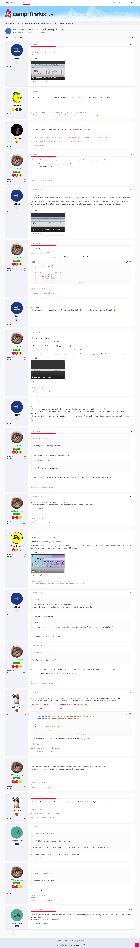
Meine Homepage (38, 581)
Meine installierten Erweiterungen (60, 581)
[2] (34, 267)
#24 (131, 154)
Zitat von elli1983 (41, 438)
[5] (34, 273)
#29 (131, 401)
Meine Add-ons (48, 180)
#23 (131, 124)
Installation (62, 137)
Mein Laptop (35, 180)
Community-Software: (70, 945)
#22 (131, 92)
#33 (131, 593)
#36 (131, 761)
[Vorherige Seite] (7, 37)
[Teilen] (133, 37)
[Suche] (132, 3)
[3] (34, 269)
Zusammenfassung (74, 137)
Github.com (102, 137)
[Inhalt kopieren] (129, 262)
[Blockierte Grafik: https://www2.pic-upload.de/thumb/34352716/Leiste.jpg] (59, 705)
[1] (34, 265)
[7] (34, 277)
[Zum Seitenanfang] (137, 945)
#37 (131, 796)
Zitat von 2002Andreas (43, 834)
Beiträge (9, 66)
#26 (131, 243)
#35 (131, 693)
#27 (131, 302)
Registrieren (124, 3)
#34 (131, 646)
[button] (127, 262)
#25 (131, 190)
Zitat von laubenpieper (43, 873)
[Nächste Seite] (21, 37)
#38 (131, 827)
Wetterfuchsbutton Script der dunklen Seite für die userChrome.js (56, 141)
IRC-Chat (83, 112)
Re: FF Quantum (37, 509)
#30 (130, 431)
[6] (34, 275)
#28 (131, 332)
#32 (131, 532)
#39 (131, 866)
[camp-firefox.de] (70, 13)
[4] (34, 271)
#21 (131, 44)
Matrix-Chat (61, 112)
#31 (131, 497)
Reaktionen (10, 114)
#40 (130, 909)
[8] (34, 279)
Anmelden (112, 3)
